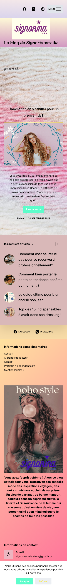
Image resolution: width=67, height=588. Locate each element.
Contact (8, 361)
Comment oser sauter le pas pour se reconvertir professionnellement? (37, 259)
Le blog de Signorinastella (31, 42)
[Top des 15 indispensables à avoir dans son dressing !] (9, 312)
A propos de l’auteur (16, 357)
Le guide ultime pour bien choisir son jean (38, 297)
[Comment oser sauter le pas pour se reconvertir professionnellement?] (9, 259)
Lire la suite (35, 210)
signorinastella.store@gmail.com (34, 556)
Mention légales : (14, 369)
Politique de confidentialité (19, 365)
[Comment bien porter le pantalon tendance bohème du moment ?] (9, 280)
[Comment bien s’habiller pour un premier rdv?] (33, 144)
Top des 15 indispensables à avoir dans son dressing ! (39, 312)
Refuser (43, 581)
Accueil (8, 353)
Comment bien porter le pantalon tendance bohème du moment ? (40, 280)
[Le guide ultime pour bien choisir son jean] (9, 297)
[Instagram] (33, 9)
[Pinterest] (42, 9)
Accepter (24, 581)
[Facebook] (24, 9)
